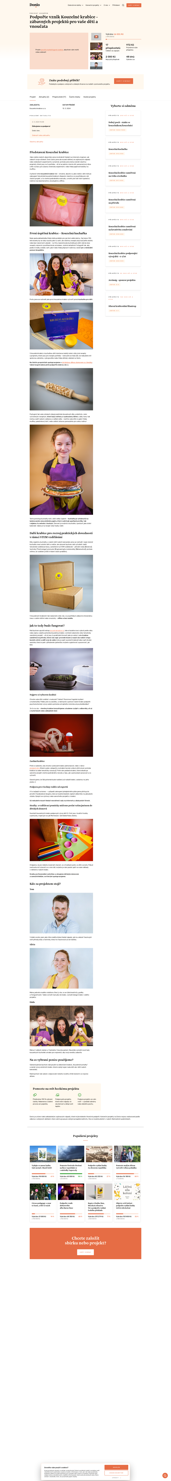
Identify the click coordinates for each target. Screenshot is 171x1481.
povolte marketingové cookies (52, 50)
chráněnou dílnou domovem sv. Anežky (77, 362)
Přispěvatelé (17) (59, 97)
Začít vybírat (134, 5)
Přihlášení (116, 5)
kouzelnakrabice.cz (57, 631)
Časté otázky (74, 97)
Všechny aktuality (36, 142)
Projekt (33, 97)
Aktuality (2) (44, 97)
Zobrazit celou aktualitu (41, 135)
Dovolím (116, 1467)
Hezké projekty (89, 97)
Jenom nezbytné (116, 1473)
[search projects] (123, 5)
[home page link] (35, 5)
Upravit (115, 1477)
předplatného (35, 768)
